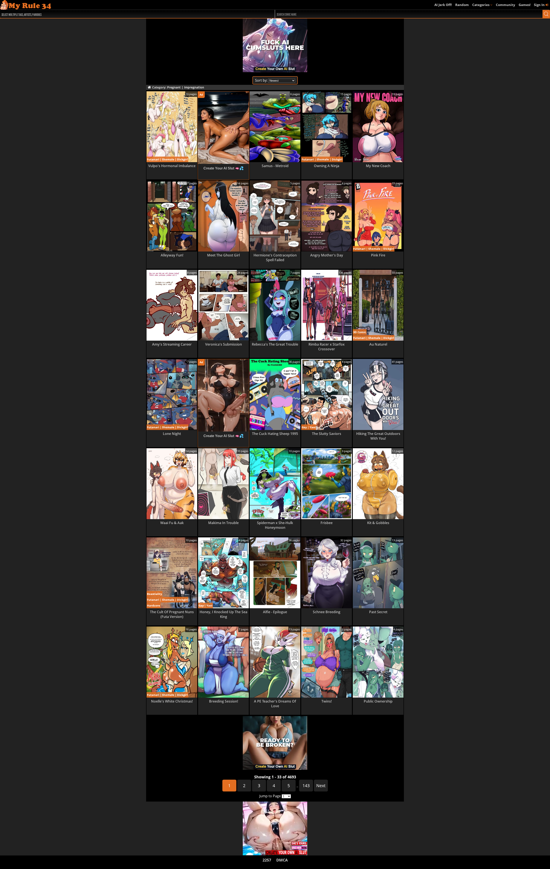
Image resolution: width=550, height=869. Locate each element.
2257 (267, 860)
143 (306, 785)
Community (505, 5)
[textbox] (125, 14)
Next (320, 785)
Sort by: (261, 80)
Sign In (539, 5)
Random (462, 5)
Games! (524, 5)
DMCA (282, 860)
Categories (481, 5)
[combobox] (123, 14)
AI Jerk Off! (443, 5)
